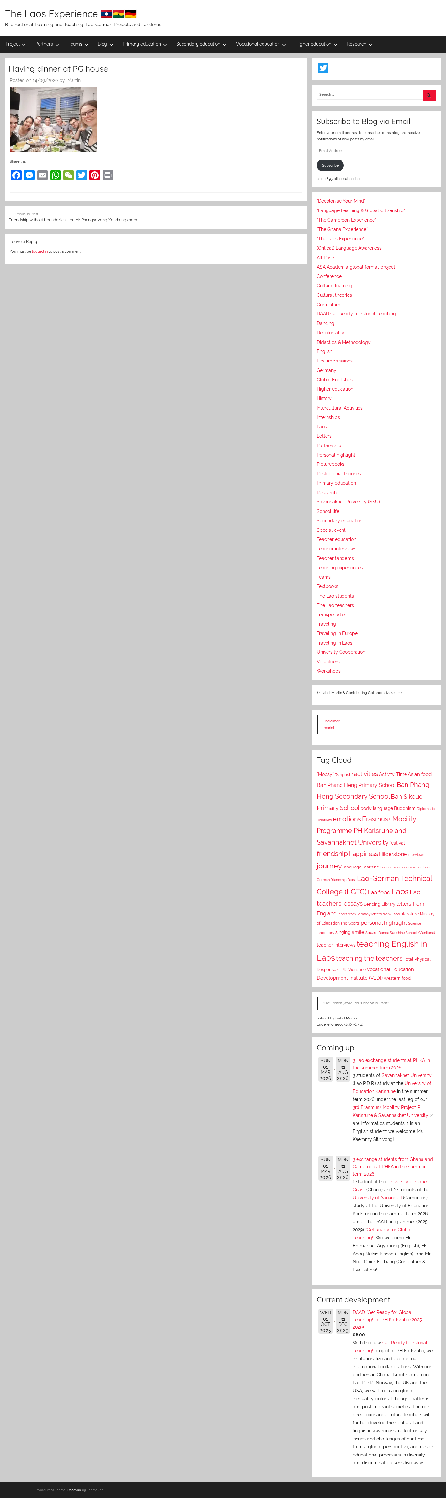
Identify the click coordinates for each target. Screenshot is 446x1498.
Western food (397, 978)
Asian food (420, 774)
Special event (331, 530)
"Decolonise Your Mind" (341, 201)
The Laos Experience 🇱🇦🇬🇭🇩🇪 (71, 14)
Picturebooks (330, 464)
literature (410, 913)
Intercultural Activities (340, 408)
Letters (324, 436)
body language (376, 808)
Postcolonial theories (339, 473)
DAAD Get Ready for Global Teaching (356, 313)
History (324, 398)
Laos (322, 426)
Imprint (328, 727)
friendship (332, 854)
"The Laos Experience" (340, 238)
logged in (40, 251)
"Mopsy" (325, 774)
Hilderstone (393, 854)
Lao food (379, 892)
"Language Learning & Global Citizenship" (361, 210)
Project (13, 44)
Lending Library (379, 904)
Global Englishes (335, 379)
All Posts (326, 257)
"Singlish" (344, 774)
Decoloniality (330, 332)
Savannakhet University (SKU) (348, 501)
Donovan (74, 1490)
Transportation (332, 614)
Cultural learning (334, 285)
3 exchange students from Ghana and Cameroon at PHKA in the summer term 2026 (393, 1167)
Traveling (326, 624)
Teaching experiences (340, 567)
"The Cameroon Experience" (346, 220)
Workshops (329, 671)
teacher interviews (336, 945)
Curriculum (328, 304)
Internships (328, 417)
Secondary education (198, 44)
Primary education (142, 44)
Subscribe (330, 165)
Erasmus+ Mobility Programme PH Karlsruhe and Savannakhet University (366, 830)
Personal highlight (336, 455)
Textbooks (327, 586)
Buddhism (405, 808)
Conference (329, 276)
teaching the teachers (369, 958)
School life (328, 511)
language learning (361, 867)
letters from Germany (354, 914)
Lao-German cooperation (401, 867)
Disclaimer (331, 721)
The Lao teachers (335, 605)
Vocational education (258, 44)
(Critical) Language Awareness (349, 248)
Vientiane (357, 970)
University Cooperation (341, 652)
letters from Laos (385, 914)
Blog (102, 44)
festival (397, 843)
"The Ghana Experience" (342, 229)
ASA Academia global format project (356, 267)
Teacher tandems (335, 558)
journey (329, 866)
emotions (347, 819)
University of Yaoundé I (377, 1197)
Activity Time (393, 774)
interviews (416, 855)
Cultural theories (334, 295)
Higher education (313, 44)
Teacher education (336, 539)
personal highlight (384, 922)
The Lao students (335, 595)
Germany (326, 370)
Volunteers (328, 661)
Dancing (325, 323)
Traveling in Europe (337, 633)
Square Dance (377, 933)
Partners (44, 44)
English (324, 351)
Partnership (329, 445)
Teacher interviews (336, 548)
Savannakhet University (407, 1075)
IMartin (73, 80)
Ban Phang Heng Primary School (356, 785)
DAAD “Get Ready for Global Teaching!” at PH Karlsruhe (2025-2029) (388, 1320)
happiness (363, 853)
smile (358, 932)
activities (366, 773)
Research (356, 44)
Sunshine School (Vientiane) (412, 933)
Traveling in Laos (334, 643)
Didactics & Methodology (344, 342)
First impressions (335, 360)
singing (343, 932)
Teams (75, 44)
